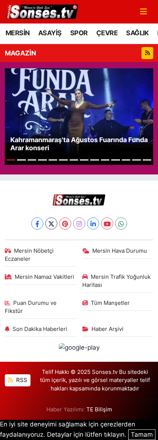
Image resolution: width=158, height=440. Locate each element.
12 (126, 160)
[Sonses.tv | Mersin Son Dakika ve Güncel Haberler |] (41, 11)
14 (147, 160)
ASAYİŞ (49, 33)
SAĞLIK (137, 33)
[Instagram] (79, 223)
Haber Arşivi (107, 329)
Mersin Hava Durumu (119, 251)
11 (115, 160)
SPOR (79, 33)
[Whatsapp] (121, 223)
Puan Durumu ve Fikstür (31, 307)
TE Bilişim (99, 409)
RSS (21, 380)
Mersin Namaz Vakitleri (44, 277)
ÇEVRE (107, 33)
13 (136, 160)
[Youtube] (107, 223)
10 (105, 160)
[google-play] (79, 349)
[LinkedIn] (93, 223)
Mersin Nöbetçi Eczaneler (29, 255)
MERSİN (17, 33)
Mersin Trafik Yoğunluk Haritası (116, 281)
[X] (51, 223)
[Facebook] (37, 223)
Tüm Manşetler (110, 303)
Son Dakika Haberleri (39, 329)
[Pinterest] (65, 223)
